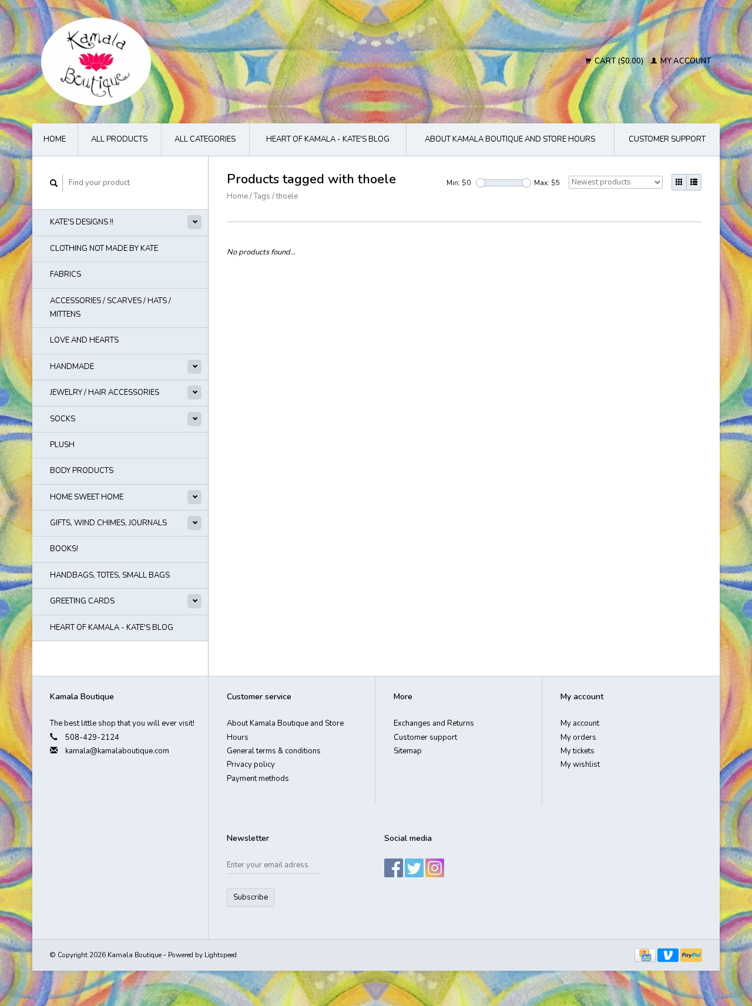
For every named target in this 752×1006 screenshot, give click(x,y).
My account (685, 61)
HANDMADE (72, 366)
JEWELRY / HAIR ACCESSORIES (104, 392)
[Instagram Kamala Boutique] (434, 868)
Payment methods (258, 778)
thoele (287, 196)
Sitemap (408, 751)
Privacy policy (251, 764)
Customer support (667, 139)
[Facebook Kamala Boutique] (393, 868)
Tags (262, 196)
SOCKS (62, 419)
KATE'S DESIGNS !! (81, 222)
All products (119, 139)
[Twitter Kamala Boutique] (414, 868)
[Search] (54, 183)
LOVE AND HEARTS (84, 340)
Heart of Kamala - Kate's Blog (328, 139)
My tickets (577, 751)
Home (54, 139)
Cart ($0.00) (619, 61)
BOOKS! (64, 549)
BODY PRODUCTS (81, 470)
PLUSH (62, 445)
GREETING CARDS (82, 601)
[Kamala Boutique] (197, 62)
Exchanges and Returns (434, 723)
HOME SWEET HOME (86, 497)
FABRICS (65, 274)
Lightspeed (220, 955)
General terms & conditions (274, 751)
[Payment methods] (645, 955)
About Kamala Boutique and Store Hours (510, 139)
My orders (578, 737)
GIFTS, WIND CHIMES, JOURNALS (108, 523)
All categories (205, 139)
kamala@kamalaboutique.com (117, 751)
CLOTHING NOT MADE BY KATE (104, 248)
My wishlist (580, 764)
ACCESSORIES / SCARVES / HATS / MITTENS (110, 308)
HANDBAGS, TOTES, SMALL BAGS (110, 575)
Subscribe (250, 897)
